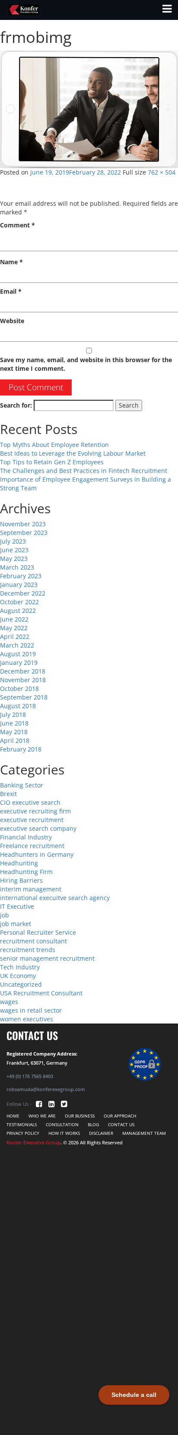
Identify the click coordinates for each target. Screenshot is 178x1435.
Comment (17, 225)
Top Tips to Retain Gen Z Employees (52, 462)
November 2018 (23, 680)
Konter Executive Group (33, 1142)
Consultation (62, 1124)
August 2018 (18, 706)
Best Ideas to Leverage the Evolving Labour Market (73, 453)
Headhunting (19, 863)
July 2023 (13, 541)
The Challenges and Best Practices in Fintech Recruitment (83, 470)
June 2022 (14, 619)
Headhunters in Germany (36, 854)
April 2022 (14, 636)
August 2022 (18, 610)
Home (12, 1116)
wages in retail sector (31, 1010)
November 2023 (23, 524)
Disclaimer (101, 1133)
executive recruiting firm (35, 811)
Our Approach (120, 1116)
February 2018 (20, 749)
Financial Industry (26, 837)
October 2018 (19, 688)
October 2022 (19, 602)
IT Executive (17, 906)
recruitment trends (27, 950)
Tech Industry (20, 967)
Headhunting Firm (26, 872)
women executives (26, 1019)
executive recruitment (32, 820)
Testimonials (21, 1124)
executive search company (38, 828)
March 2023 (17, 567)
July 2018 (13, 714)
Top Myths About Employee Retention (54, 445)
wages (9, 1002)
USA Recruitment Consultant (41, 993)
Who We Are (42, 1116)
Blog (93, 1124)
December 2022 (22, 593)
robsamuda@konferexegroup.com (45, 1089)
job (4, 915)
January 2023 (19, 584)
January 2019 (19, 662)
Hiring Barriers (21, 880)
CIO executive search (30, 802)
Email (11, 291)
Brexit (8, 794)
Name (11, 262)
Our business (80, 1116)
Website (12, 321)
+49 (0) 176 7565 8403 (29, 1076)
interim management (30, 889)
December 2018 (22, 671)
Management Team (144, 1133)
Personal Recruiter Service (38, 932)
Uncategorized (21, 984)
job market (15, 924)
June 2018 (14, 723)
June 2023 (14, 550)
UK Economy (18, 976)
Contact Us (121, 1124)
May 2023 (14, 558)
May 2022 (14, 628)
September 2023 (24, 532)
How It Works (64, 1133)
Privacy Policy (22, 1133)
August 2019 (18, 654)
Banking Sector (21, 785)
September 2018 (24, 697)
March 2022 (17, 645)
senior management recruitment (47, 958)
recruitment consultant (33, 941)
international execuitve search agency (55, 898)
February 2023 (20, 576)
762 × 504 (161, 172)
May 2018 (14, 732)
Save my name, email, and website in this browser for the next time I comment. (86, 364)
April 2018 (14, 740)
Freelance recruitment (32, 846)
